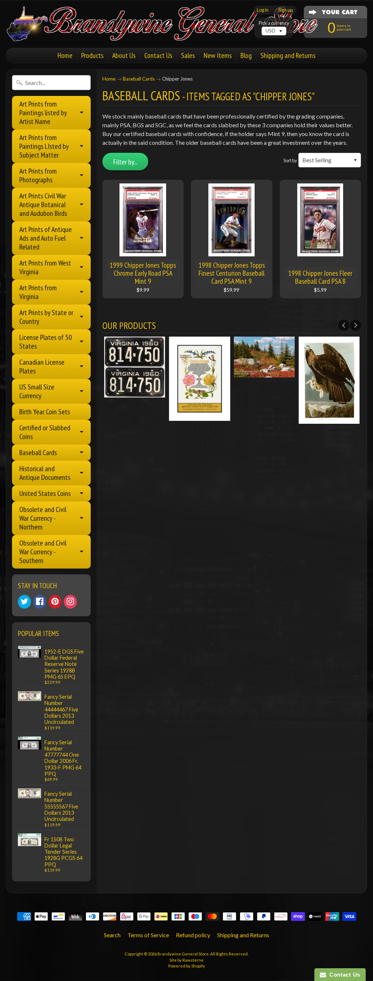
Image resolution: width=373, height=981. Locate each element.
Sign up (285, 10)
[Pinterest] (55, 602)
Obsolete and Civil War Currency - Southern (42, 551)
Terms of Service (148, 934)
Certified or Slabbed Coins (44, 432)
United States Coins (45, 493)
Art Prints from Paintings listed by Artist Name (43, 112)
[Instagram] (70, 602)
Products (92, 55)
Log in (262, 10)
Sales (188, 55)
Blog (246, 55)
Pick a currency (274, 23)
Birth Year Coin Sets (44, 411)
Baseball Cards (38, 452)
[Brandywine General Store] (170, 32)
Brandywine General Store (183, 953)
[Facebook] (39, 602)
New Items (218, 55)
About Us (124, 55)
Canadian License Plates (41, 366)
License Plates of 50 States (45, 342)
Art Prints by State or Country (46, 317)
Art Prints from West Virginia (45, 267)
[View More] (134, 392)
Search (112, 934)
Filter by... (125, 162)
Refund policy (193, 934)
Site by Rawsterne (186, 960)
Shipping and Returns (287, 55)
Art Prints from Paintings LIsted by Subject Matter (44, 146)
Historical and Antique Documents (44, 473)
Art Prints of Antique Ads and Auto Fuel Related (45, 238)
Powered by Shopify (186, 965)
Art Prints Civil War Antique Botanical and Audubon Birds (43, 204)
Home (65, 55)
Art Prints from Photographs (38, 175)
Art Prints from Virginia (38, 292)
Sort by (290, 160)
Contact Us (158, 55)
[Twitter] (24, 602)
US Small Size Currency (36, 391)
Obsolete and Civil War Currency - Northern (42, 518)
